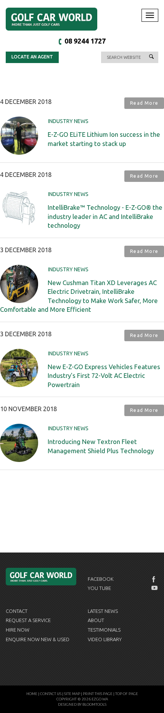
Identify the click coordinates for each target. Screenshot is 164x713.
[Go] (151, 57)
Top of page (126, 694)
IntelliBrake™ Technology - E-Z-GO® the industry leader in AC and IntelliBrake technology (105, 216)
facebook (154, 579)
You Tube (99, 588)
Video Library (105, 639)
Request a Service (28, 620)
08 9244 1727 (85, 41)
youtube (154, 588)
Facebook (101, 579)
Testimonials (104, 629)
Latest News (103, 611)
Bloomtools (94, 704)
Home (31, 694)
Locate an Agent (32, 56)
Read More (144, 102)
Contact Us (50, 694)
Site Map (72, 694)
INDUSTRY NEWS (68, 121)
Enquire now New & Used (37, 639)
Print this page (98, 694)
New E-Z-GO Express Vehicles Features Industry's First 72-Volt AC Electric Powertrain (104, 375)
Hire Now (17, 629)
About (96, 620)
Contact (16, 611)
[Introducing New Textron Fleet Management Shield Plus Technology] (19, 442)
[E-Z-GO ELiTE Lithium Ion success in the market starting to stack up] (19, 135)
